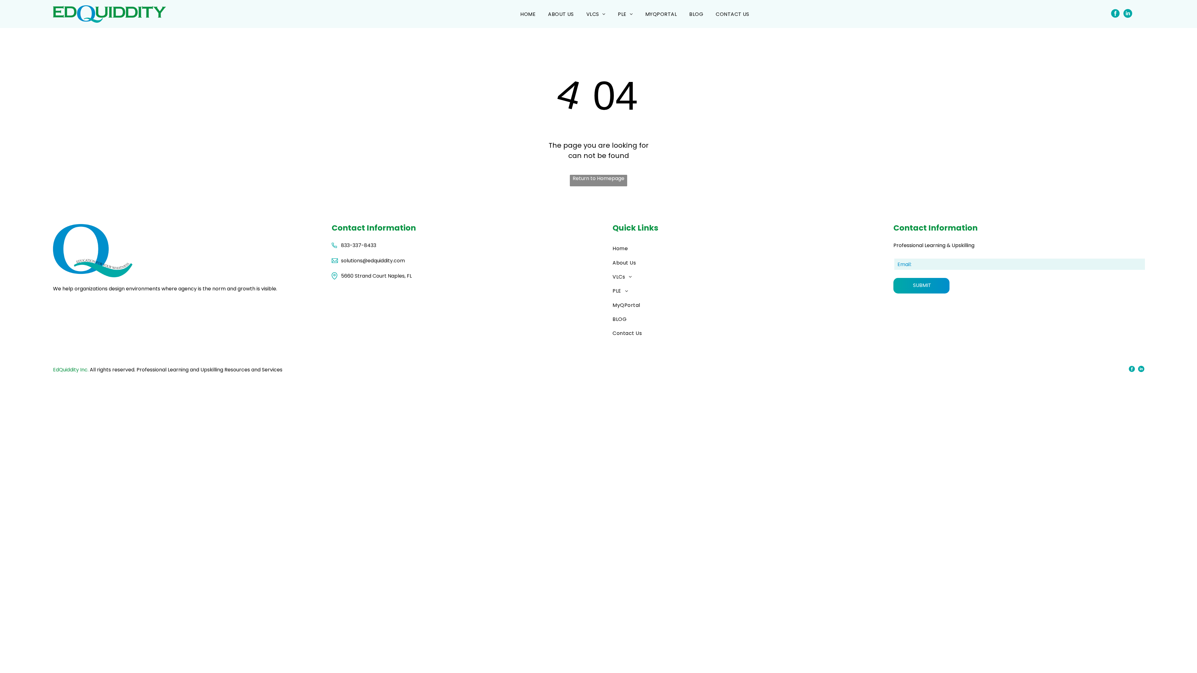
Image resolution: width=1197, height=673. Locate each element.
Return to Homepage (598, 178)
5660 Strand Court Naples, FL (376, 275)
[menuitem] (528, 13)
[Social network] (1115, 14)
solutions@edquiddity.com (373, 260)
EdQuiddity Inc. (71, 369)
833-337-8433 (358, 245)
